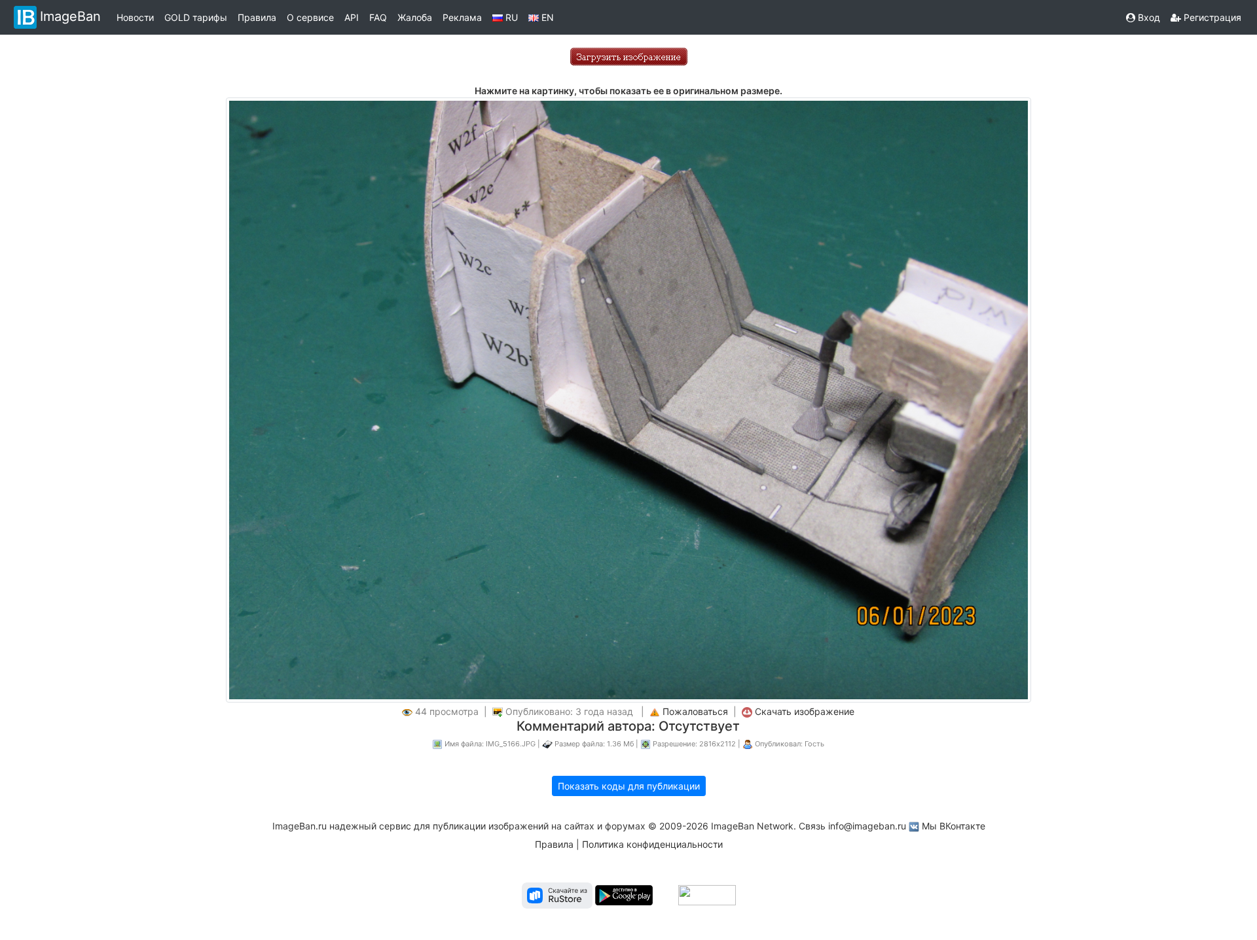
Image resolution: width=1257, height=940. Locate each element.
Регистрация (1211, 17)
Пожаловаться (695, 711)
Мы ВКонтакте (953, 825)
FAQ (378, 17)
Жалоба (414, 17)
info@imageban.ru (867, 825)
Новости (135, 17)
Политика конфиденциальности (652, 844)
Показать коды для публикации (629, 786)
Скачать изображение (804, 711)
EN (546, 17)
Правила (257, 17)
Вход (1147, 17)
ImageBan (70, 16)
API (351, 17)
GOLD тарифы (195, 17)
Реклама (462, 17)
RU (510, 17)
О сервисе (310, 17)
